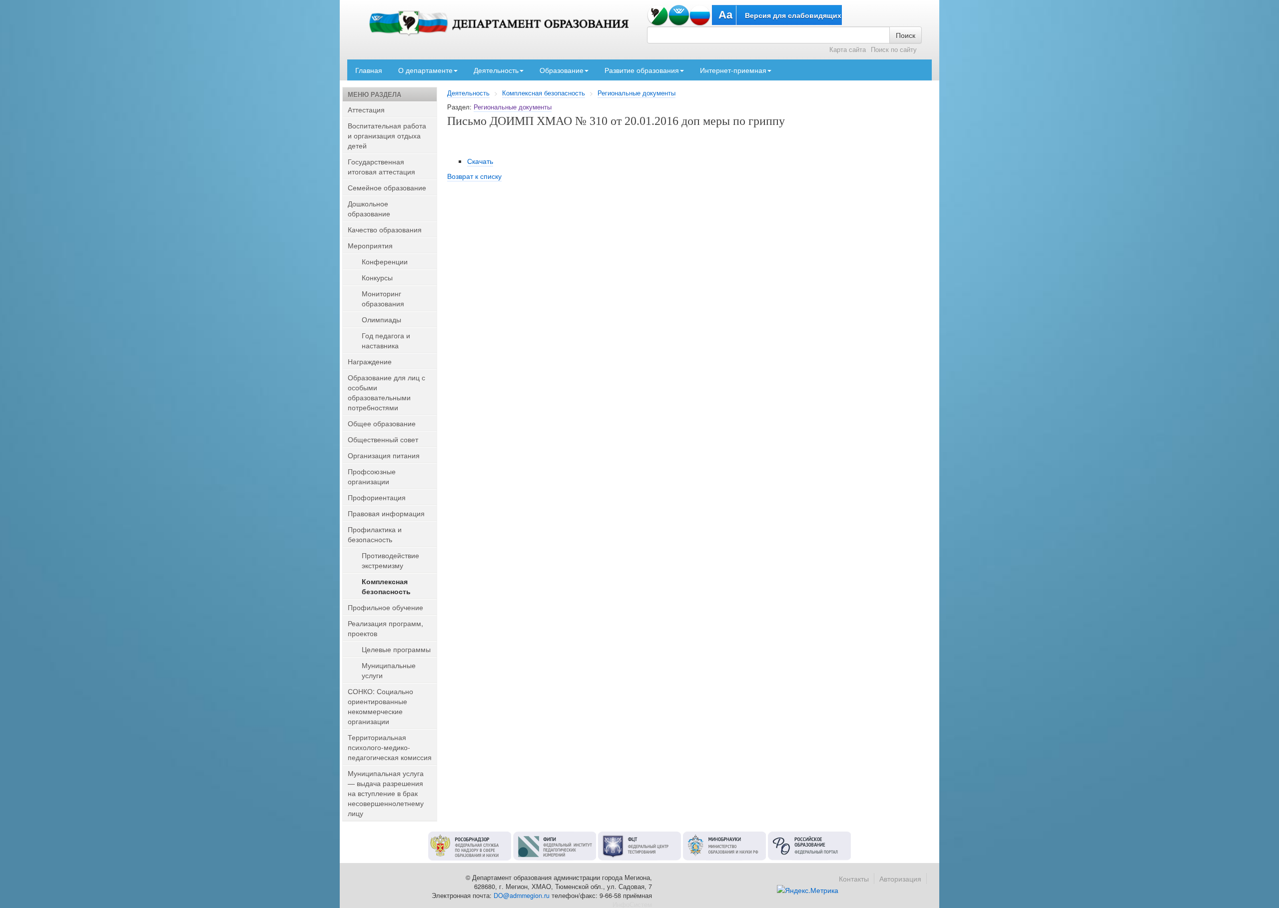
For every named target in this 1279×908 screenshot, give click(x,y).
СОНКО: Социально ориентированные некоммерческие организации (380, 706)
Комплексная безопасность (543, 92)
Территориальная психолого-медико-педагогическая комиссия (390, 747)
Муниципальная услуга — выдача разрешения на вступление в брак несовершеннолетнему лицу (386, 793)
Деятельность (496, 70)
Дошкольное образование (369, 208)
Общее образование (382, 423)
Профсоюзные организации (372, 476)
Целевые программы (396, 649)
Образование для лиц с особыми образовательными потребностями (386, 392)
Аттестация (366, 109)
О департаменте (425, 70)
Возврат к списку (474, 176)
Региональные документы (636, 92)
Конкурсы (377, 277)
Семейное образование (387, 187)
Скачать (480, 161)
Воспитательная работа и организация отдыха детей (387, 135)
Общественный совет (383, 439)
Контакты (854, 879)
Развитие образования (642, 70)
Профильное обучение (385, 607)
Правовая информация (386, 513)
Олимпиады (381, 319)
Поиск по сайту (894, 49)
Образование (562, 70)
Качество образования (385, 229)
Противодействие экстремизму (390, 560)
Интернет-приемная (733, 70)
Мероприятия (370, 245)
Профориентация (377, 497)
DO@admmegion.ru (522, 895)
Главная (368, 70)
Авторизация (900, 879)
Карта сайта (847, 49)
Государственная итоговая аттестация (381, 166)
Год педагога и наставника (386, 340)
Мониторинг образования (383, 298)
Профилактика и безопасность (375, 534)
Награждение (370, 361)
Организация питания (384, 455)
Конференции (385, 261)
